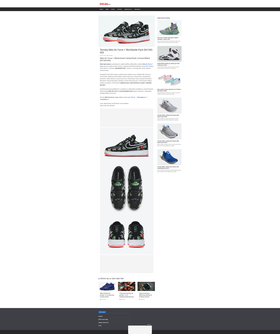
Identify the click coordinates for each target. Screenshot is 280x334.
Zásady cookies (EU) (103, 322)
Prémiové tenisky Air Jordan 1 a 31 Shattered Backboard (126, 295)
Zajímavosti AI (128, 9)
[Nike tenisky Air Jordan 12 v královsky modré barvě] (107, 283)
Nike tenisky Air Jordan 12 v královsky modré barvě (107, 295)
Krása (107, 9)
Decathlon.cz (104, 99)
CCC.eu (133, 97)
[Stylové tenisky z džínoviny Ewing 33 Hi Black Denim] (146, 283)
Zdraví (101, 9)
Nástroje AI (137, 9)
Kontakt (100, 316)
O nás (99, 325)
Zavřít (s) (149, 324)
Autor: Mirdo (103, 55)
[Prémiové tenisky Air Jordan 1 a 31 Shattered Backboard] (126, 283)
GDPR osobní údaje (103, 319)
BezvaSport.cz (141, 97)
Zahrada (119, 9)
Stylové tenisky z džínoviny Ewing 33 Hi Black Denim (145, 295)
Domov (113, 9)
